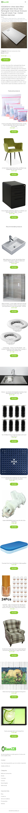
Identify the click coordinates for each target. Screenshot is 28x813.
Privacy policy (4, 801)
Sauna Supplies (4, 783)
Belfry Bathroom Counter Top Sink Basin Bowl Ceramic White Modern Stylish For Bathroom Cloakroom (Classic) (14, 261)
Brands (2, 775)
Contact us (3, 796)
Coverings (3, 778)
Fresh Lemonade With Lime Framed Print (14, 731)
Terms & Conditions (5, 798)
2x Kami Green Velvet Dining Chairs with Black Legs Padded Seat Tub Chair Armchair (14, 168)
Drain (19, 51)
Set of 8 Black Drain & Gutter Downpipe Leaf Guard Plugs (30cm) (14, 435)
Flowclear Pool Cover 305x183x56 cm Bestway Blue (14, 563)
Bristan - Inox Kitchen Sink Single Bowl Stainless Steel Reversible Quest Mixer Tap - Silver (14, 392)
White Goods (4, 785)
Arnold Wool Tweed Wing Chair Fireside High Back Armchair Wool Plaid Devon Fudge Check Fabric (14, 649)
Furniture (3, 780)
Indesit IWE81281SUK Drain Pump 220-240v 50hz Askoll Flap (14, 521)
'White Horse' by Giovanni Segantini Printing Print (14, 691)
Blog (2, 794)
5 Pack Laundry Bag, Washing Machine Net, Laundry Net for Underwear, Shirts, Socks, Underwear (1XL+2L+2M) (14, 125)
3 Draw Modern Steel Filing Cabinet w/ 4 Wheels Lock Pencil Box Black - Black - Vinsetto (14, 211)
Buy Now (6, 59)
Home (2, 17)
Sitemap (3, 803)
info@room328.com (5, 766)
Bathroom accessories (12, 51)
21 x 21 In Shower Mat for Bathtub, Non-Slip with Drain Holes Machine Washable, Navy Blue (14, 478)
